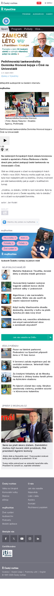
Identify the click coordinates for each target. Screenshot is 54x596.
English (43, 572)
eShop (5, 500)
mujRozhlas (6, 230)
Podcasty (6, 520)
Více (39, 29)
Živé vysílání (9, 249)
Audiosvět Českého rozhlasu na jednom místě (20, 261)
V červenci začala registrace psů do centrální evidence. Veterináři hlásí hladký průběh (31, 364)
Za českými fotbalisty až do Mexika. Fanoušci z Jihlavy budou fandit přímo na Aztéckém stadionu (33, 376)
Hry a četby (9, 238)
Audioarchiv (38, 14)
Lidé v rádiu (33, 496)
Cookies (5, 572)
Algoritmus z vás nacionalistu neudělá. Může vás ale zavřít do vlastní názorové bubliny (29, 298)
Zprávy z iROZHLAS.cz (14, 406)
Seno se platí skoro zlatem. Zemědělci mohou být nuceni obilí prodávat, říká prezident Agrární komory (25, 448)
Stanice (5, 496)
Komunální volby (10, 492)
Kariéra (31, 500)
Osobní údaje (17, 572)
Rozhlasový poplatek (37, 507)
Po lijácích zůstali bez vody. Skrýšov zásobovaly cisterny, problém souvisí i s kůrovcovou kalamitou (32, 389)
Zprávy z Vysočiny (9, 76)
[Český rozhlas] (9, 3)
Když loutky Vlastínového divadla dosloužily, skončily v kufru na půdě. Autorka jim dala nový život (32, 310)
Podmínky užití (31, 572)
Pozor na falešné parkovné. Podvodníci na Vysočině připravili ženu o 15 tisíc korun (30, 352)
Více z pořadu (10, 346)
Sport (4, 29)
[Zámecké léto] (27, 44)
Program (26, 14)
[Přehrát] (5, 140)
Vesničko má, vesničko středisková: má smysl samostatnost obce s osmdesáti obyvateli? (31, 322)
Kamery (49, 14)
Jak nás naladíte (35, 488)
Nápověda (33, 492)
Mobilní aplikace (9, 524)
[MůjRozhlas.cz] (5, 88)
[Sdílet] (7, 150)
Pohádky (7, 243)
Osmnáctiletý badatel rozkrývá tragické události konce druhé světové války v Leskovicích (29, 286)
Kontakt (31, 503)
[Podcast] (2, 150)
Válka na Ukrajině (10, 488)
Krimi (23, 238)
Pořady (28, 29)
